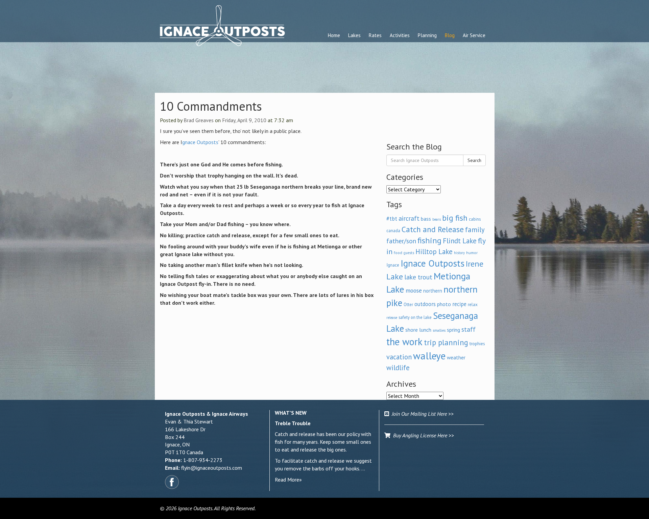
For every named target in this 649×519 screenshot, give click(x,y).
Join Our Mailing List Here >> (421, 413)
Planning (427, 35)
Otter (408, 304)
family (475, 229)
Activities (400, 35)
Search (474, 160)
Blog (450, 35)
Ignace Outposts (432, 263)
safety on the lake (415, 317)
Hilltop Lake (434, 251)
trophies (477, 343)
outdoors (425, 304)
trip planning (446, 342)
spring (453, 329)
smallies (439, 330)
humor (472, 252)
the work (404, 341)
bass (426, 218)
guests (409, 252)
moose (414, 290)
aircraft (409, 218)
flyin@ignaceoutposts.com (211, 467)
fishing (429, 240)
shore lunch (418, 329)
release (391, 317)
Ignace (392, 265)
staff (468, 329)
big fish (454, 218)
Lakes (354, 35)
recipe (459, 304)
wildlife (398, 367)
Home (334, 35)
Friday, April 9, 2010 (244, 120)
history (459, 252)
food (398, 252)
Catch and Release (433, 229)
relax (473, 304)
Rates (375, 35)
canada (393, 230)
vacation (399, 356)
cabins (475, 219)
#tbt (391, 218)
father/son (401, 241)
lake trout (418, 277)
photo (444, 304)
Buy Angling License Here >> (422, 435)
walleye (429, 355)
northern (432, 291)
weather (456, 357)
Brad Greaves (199, 120)
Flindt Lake (460, 240)
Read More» (288, 479)
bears (436, 219)
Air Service (474, 35)
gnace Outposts (200, 142)
